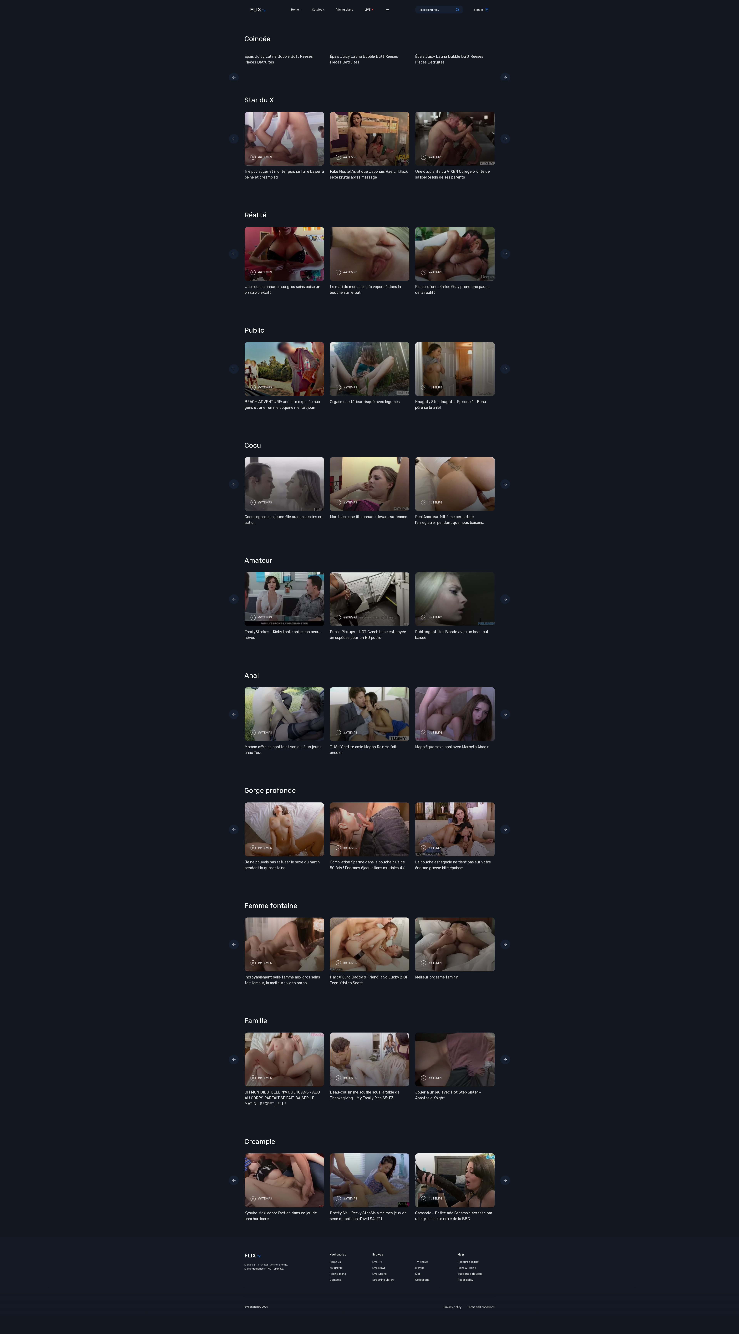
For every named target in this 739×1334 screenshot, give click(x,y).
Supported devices (470, 1279)
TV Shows (421, 1267)
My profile (336, 1273)
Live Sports (379, 1279)
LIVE (367, 9)
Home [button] (295, 9)
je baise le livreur (429, 286)
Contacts (335, 1285)
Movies (419, 1273)
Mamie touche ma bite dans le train (445, 401)
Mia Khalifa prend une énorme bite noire (364, 171)
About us (335, 1267)
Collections (422, 1285)
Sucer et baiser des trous (352, 637)
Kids (417, 1279)
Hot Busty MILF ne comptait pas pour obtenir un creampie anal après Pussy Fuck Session (452, 1219)
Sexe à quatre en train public (269, 637)
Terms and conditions (481, 1312)
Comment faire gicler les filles (355, 983)
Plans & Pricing (467, 1273)
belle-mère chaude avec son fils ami (361, 1098)
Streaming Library (383, 1285)
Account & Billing (468, 1267)
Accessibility (465, 1285)
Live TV (377, 1267)
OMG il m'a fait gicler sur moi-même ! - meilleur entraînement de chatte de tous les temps (368, 407)
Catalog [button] (317, 9)
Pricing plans (344, 9)
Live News (378, 1273)
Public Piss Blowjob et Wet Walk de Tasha (451, 868)
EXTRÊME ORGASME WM (266, 983)
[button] (387, 10)
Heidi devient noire (346, 522)
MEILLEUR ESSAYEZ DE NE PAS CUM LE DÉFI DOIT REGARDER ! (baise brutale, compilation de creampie (279, 1219)
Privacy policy (452, 1312)
